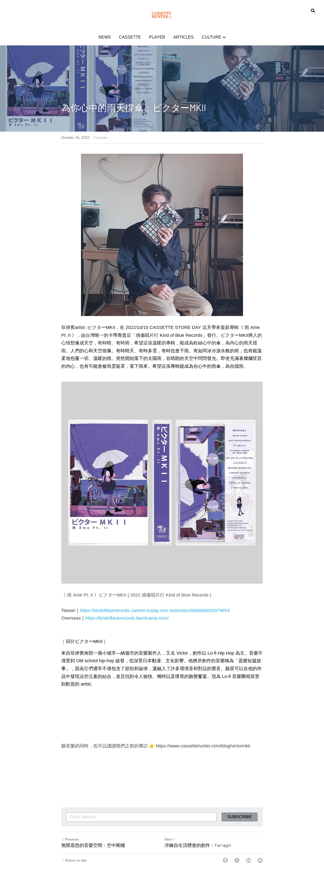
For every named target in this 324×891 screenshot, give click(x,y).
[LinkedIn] (248, 860)
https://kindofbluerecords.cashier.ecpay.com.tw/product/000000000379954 (155, 610)
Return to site (76, 860)
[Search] (313, 11)
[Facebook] (225, 860)
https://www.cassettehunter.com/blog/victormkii (203, 745)
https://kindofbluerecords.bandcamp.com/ (127, 618)
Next (168, 839)
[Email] (260, 860)
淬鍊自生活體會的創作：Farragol (198, 845)
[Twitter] (236, 860)
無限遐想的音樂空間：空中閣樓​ (93, 845)
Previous (72, 839)
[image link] (162, 15)
